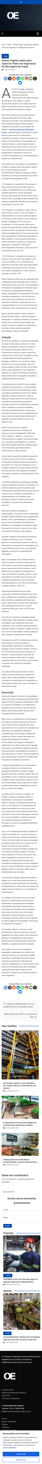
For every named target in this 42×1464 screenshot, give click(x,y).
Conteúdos (6, 1427)
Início (4, 45)
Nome (5, 1218)
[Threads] (35, 78)
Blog (9, 45)
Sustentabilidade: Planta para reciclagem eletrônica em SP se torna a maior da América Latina (21, 1338)
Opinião (7, 1333)
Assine (4, 1419)
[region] (21, 1447)
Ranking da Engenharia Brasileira (14, 1393)
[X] (10, 78)
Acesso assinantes (9, 1421)
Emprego (8, 1275)
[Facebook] (5, 78)
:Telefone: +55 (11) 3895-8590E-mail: (16, 1408)
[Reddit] (14, 78)
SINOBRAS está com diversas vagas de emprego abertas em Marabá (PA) (20, 1280)
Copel (22, 89)
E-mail (5, 1210)
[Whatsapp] (22, 78)
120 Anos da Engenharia (11, 1398)
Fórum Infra (6, 1396)
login (19, 1179)
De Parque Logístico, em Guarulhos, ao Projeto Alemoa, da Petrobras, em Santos (19, 1085)
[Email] (31, 78)
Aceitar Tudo (21, 1454)
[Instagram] (26, 78)
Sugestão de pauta (9, 1430)
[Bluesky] (20, 83)
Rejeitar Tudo (21, 1460)
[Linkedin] (18, 78)
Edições (5, 1424)
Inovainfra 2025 (7, 1390)
